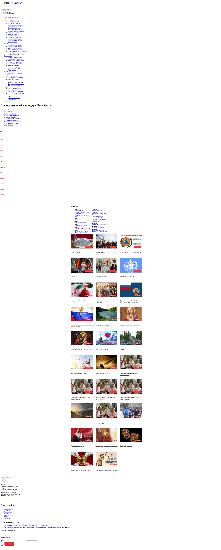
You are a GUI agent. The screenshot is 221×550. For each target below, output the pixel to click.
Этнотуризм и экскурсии (15, 63)
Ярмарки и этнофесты (14, 37)
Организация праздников (15, 59)
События (6, 74)
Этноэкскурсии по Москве (15, 53)
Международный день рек (98, 210)
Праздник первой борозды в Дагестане (130, 421)
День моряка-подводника (98, 219)
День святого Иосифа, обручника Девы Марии (98, 217)
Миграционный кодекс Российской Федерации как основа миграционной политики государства (32, 527)
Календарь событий (13, 76)
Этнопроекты (8, 56)
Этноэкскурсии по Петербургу (17, 51)
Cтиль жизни (11, 95)
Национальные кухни (14, 28)
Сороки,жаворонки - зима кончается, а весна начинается (99, 231)
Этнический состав (13, 21)
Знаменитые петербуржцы (15, 49)
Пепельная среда (79, 210)
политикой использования (31, 540)
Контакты (7, 101)
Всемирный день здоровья (81, 225)
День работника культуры (77, 446)
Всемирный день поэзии (98, 227)
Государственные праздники (16, 81)
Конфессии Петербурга (14, 23)
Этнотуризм (7, 43)
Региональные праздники (15, 82)
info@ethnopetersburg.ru (15, 2)
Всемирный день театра (126, 446)
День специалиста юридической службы (106, 470)
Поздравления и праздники (16, 93)
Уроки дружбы (12, 70)
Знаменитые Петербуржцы (15, 39)
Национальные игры (14, 32)
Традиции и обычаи (13, 34)
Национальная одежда (14, 26)
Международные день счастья (99, 224)
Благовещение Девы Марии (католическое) (107, 446)
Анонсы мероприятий (14, 88)
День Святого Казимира (80, 222)
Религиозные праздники (15, 85)
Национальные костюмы (15, 73)
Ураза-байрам (95, 221)
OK (9, 543)
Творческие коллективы (15, 29)
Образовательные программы (16, 60)
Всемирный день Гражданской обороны (82, 216)
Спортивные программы (15, 67)
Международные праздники (16, 84)
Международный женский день (82, 228)
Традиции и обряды (13, 65)
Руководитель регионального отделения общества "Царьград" (22, 525)
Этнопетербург (8, 20)
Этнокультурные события (15, 77)
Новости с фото (12, 99)
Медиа (6, 87)
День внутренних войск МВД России (81, 470)
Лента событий (12, 90)
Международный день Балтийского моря (81, 421)
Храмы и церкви (12, 42)
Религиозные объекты (14, 48)
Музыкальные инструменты (16, 31)
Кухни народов (12, 96)
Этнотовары (7, 71)
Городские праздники (14, 79)
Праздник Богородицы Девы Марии (99, 214)
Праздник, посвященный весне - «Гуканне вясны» (82, 213)
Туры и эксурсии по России (16, 54)
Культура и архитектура (15, 40)
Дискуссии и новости (14, 98)
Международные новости (15, 91)
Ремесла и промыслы (14, 35)
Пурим (76, 219)
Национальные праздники (15, 25)
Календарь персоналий (14, 45)
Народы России (8, 125)
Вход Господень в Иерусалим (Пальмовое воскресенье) (82, 232)
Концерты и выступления (15, 57)
